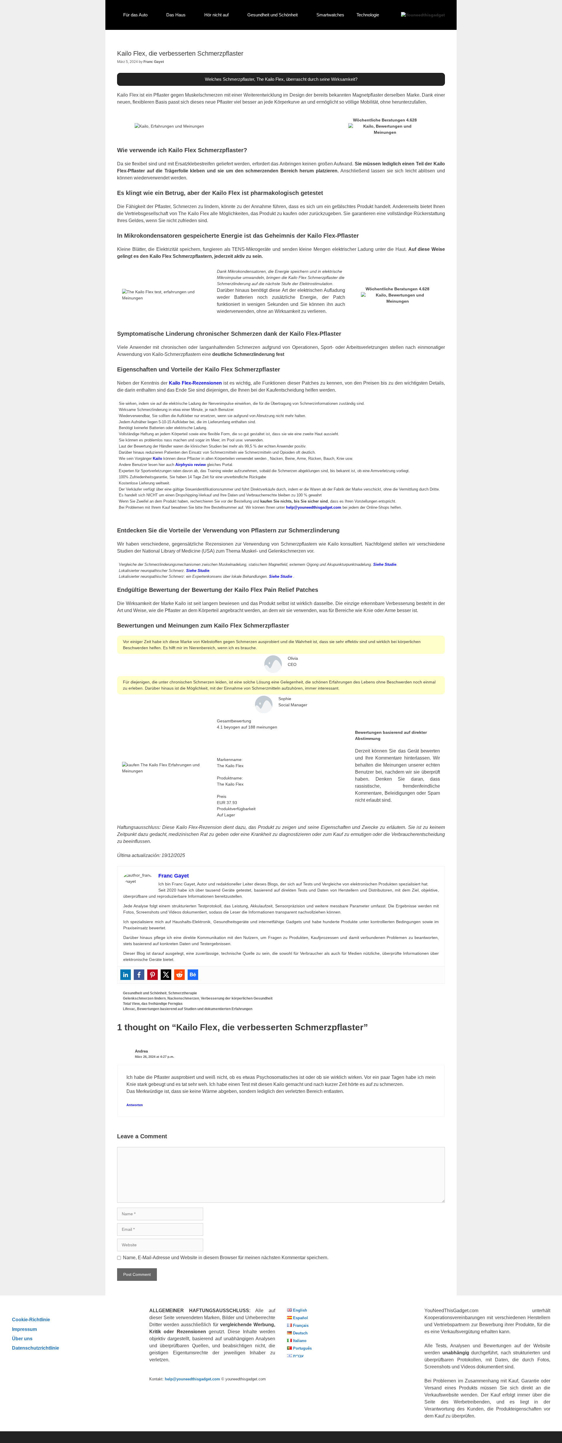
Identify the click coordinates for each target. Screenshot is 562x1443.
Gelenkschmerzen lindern (144, 998)
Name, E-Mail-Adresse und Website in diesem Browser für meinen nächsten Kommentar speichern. (225, 1257)
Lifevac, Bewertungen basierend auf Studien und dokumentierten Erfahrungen (187, 1009)
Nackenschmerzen (183, 998)
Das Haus (176, 14)
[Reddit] (179, 974)
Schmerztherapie (182, 993)
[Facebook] (139, 974)
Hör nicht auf (216, 14)
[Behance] (193, 974)
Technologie (368, 14)
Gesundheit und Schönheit (272, 14)
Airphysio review (190, 464)
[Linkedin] (125, 974)
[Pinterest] (152, 974)
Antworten (134, 1105)
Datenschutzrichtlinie (35, 1348)
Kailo (157, 458)
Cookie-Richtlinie (31, 1319)
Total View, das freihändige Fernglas (153, 1004)
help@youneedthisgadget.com (313, 507)
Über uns (22, 1338)
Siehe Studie (384, 564)
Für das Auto (135, 14)
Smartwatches (330, 14)
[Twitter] (166, 974)
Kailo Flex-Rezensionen (195, 383)
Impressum (24, 1329)
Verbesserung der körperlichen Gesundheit (237, 998)
